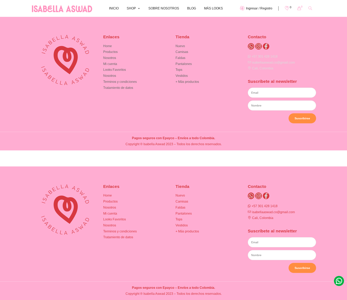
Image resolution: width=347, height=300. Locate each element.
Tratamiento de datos (118, 87)
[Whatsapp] (251, 46)
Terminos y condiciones (120, 81)
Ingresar (252, 8)
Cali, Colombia (262, 68)
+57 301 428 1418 (265, 56)
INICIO (114, 8)
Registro (266, 8)
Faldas (180, 58)
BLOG (191, 8)
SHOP (131, 8)
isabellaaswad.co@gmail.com (273, 62)
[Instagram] (258, 46)
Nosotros (109, 58)
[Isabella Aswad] (62, 8)
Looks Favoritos (114, 69)
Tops (179, 69)
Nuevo (180, 46)
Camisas (182, 52)
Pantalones (184, 64)
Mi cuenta (110, 64)
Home (107, 46)
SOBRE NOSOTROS (163, 8)
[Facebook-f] (266, 46)
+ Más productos (187, 81)
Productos (110, 52)
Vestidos (182, 75)
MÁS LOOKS (213, 8)
